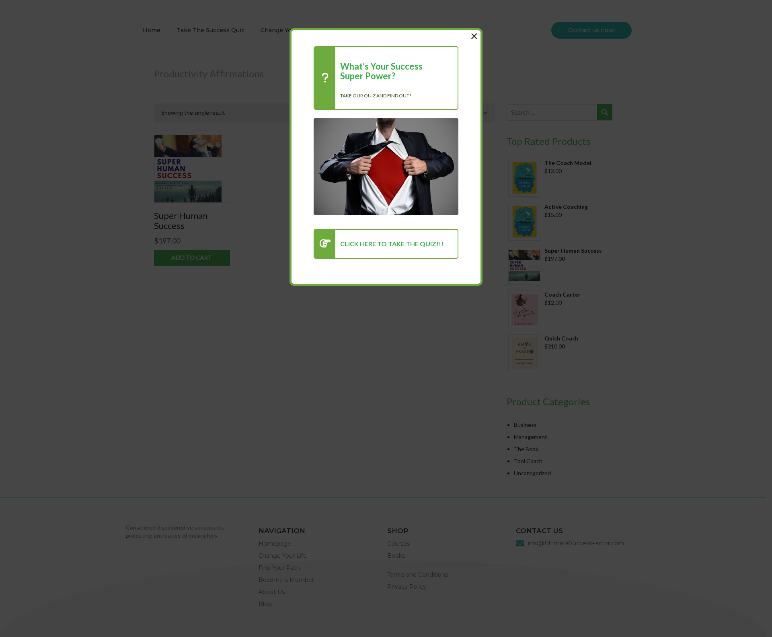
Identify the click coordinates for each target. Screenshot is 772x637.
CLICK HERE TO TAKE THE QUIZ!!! (391, 243)
